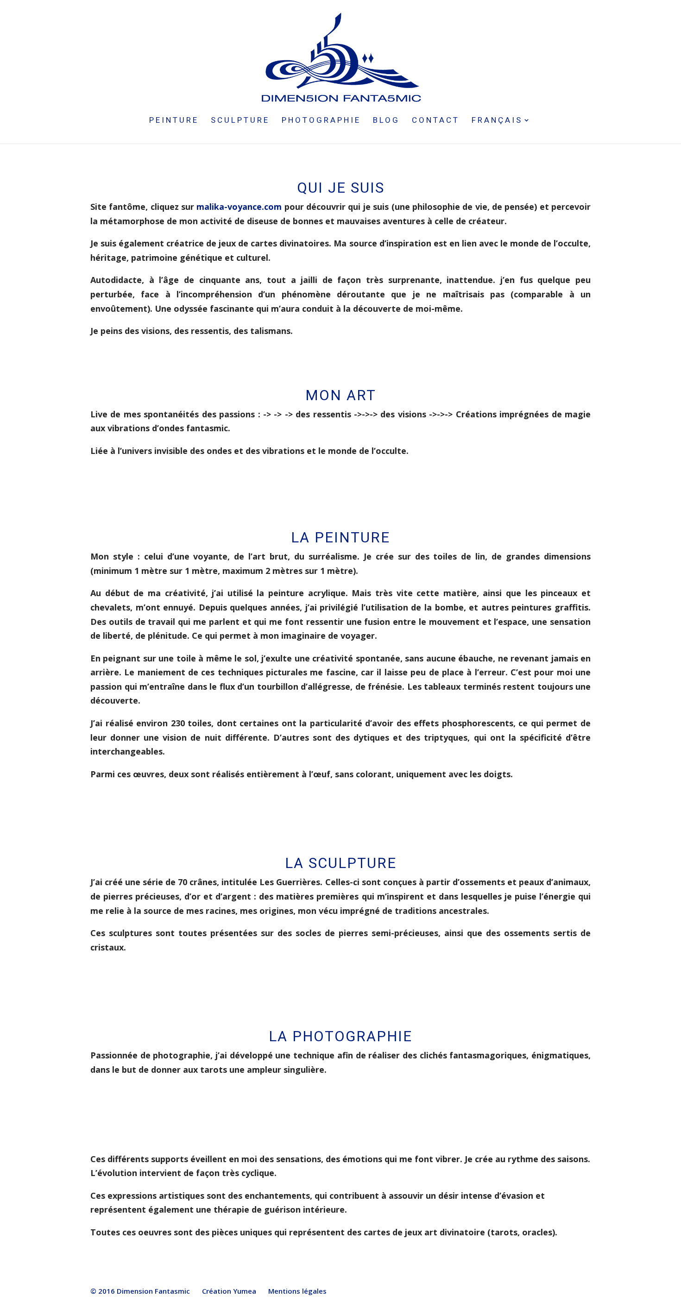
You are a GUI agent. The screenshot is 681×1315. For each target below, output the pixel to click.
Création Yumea (229, 1291)
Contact (436, 121)
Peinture (174, 121)
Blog (386, 121)
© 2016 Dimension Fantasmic (140, 1291)
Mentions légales (297, 1291)
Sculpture (240, 121)
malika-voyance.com (239, 206)
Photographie (321, 121)
